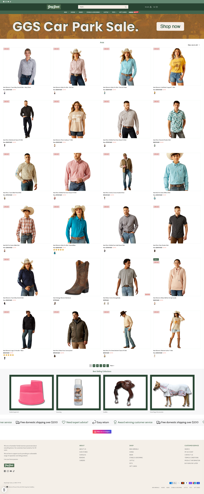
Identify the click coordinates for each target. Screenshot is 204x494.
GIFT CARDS (133, 466)
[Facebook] (3, 1)
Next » (112, 365)
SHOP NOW (109, 1)
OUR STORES (83, 452)
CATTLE (131, 460)
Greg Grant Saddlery (29, 487)
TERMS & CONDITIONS (191, 457)
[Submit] (126, 7)
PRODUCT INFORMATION (192, 460)
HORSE (131, 452)
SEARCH (187, 449)
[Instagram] (6, 1)
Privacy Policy (16, 487)
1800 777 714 (18, 482)
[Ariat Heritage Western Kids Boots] (77, 277)
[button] (4, 489)
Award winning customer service (86, 422)
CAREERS (82, 460)
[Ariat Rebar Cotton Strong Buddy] (127, 277)
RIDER (131, 455)
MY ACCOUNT (189, 452)
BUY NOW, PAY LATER (191, 463)
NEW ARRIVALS (133, 449)
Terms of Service (8, 487)
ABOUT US (82, 449)
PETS (131, 463)
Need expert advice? (28, 422)
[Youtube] (8, 1)
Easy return (54, 422)
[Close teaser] (7, 487)
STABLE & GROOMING (136, 457)
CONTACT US (189, 455)
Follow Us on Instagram (103, 431)
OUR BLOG (82, 455)
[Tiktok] (10, 1)
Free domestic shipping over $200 (130, 422)
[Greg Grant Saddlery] (54, 7)
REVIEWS (82, 457)
